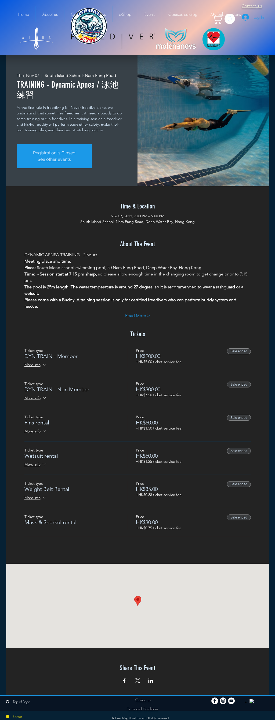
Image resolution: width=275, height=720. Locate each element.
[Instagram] (223, 700)
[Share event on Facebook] (124, 680)
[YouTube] (231, 700)
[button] (224, 19)
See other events (54, 159)
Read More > (137, 315)
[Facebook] (214, 700)
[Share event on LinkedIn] (150, 680)
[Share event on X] (137, 680)
